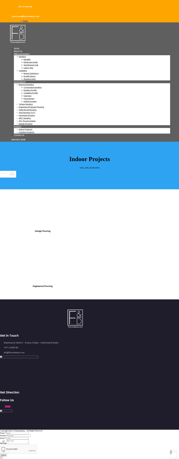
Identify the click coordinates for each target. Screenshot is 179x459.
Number (4, 436)
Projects (17, 126)
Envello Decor (30, 76)
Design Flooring (25, 124)
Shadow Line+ (30, 79)
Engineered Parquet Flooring (31, 107)
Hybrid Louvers (30, 101)
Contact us (19, 135)
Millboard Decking (21, 54)
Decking (22, 56)
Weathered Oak (31, 65)
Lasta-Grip (28, 68)
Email (3, 438)
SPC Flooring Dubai (27, 121)
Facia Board (29, 98)
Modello (27, 59)
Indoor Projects (25, 129)
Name (3, 433)
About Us (18, 51)
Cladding (23, 70)
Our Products (20, 82)
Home (16, 48)
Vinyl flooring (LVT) (27, 112)
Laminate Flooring (27, 115)
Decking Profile (30, 90)
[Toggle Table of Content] (11, 174)
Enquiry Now (18, 139)
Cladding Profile (31, 93)
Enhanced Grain (31, 62)
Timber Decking (26, 104)
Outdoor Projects (26, 132)
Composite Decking (33, 87)
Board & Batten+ (31, 73)
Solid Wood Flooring (27, 110)
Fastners (27, 96)
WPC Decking (25, 118)
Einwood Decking (26, 84)
